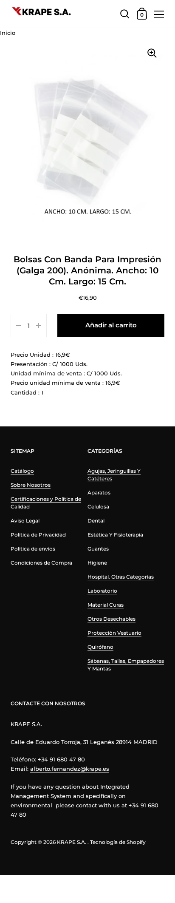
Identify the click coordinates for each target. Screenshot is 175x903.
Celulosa (98, 506)
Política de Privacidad (38, 534)
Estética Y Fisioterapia (115, 534)
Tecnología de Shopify (118, 842)
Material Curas (106, 605)
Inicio (7, 32)
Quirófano (100, 647)
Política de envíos (33, 548)
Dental (96, 520)
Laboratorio (102, 591)
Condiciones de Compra (41, 562)
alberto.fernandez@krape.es (69, 768)
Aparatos (99, 492)
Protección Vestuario (114, 633)
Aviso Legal (25, 520)
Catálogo (22, 471)
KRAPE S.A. (71, 842)
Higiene (97, 562)
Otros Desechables (111, 619)
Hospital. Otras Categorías (121, 577)
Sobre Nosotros (31, 485)
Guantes (98, 548)
